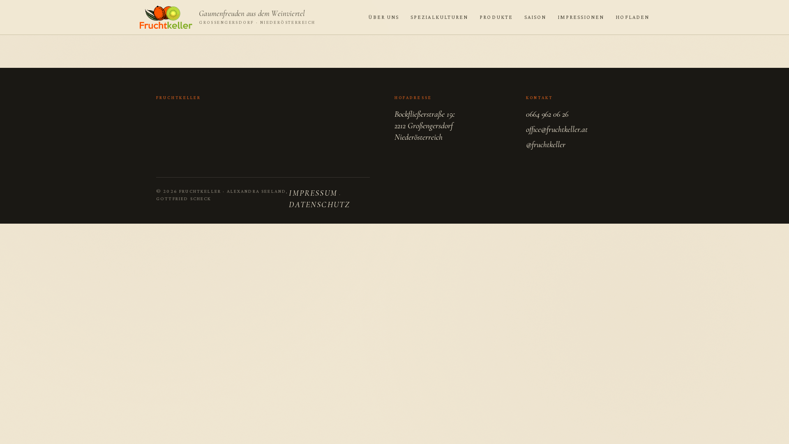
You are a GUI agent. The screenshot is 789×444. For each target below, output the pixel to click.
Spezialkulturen (439, 17)
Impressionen (581, 17)
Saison (535, 17)
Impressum (313, 193)
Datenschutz (319, 205)
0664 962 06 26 (547, 114)
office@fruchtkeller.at (557, 129)
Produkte (496, 17)
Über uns (383, 17)
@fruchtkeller (545, 145)
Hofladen (632, 17)
